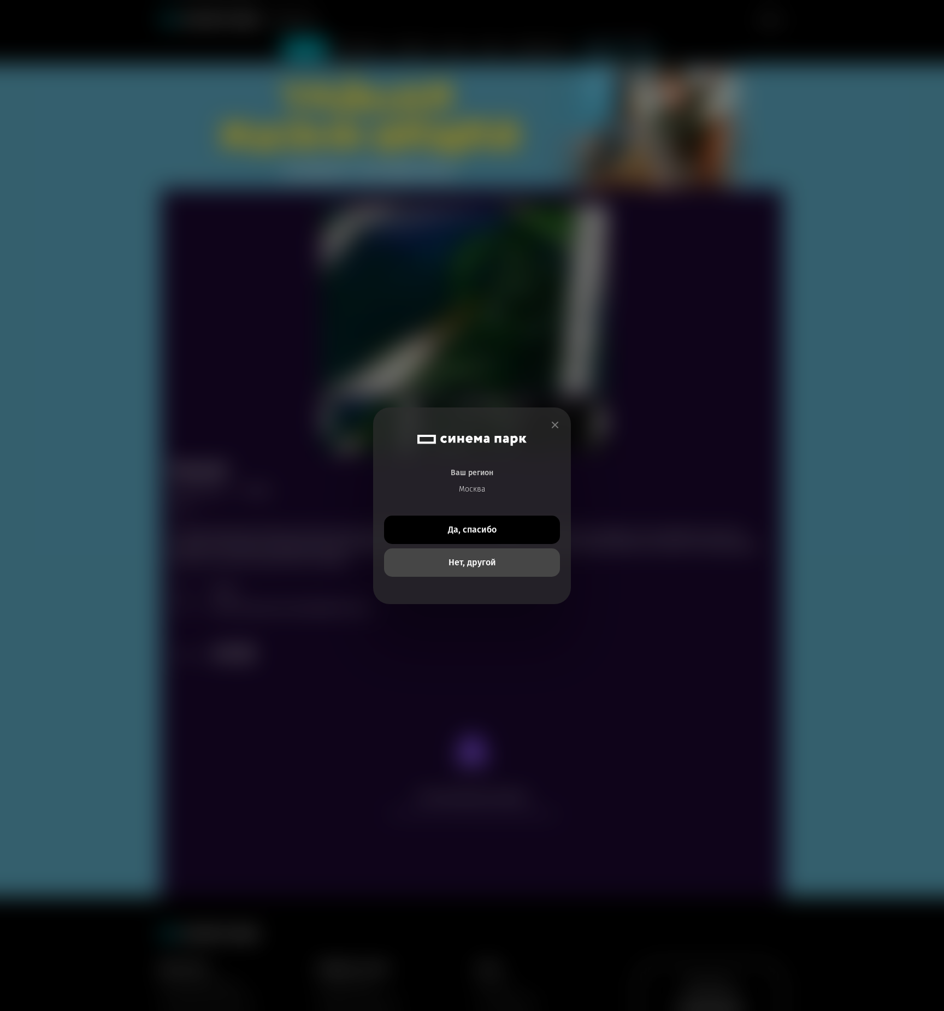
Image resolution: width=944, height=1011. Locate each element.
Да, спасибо (472, 529)
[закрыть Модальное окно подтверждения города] (555, 425)
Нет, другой (472, 562)
